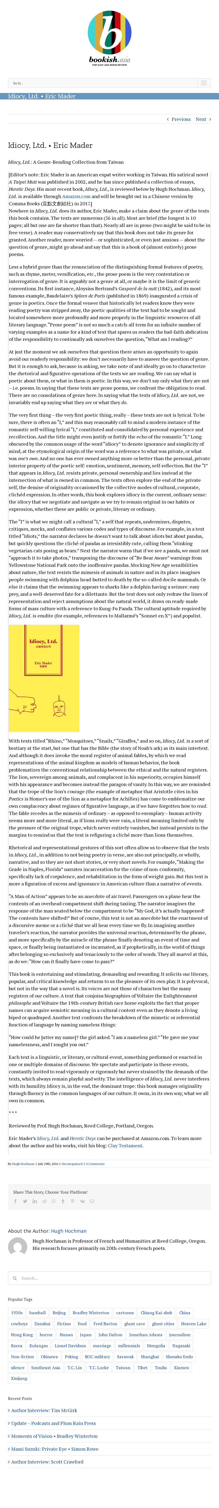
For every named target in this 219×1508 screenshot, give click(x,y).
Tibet (142, 1368)
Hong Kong (22, 1335)
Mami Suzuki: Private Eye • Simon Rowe (55, 1449)
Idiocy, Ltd (47, 1138)
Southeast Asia (45, 1368)
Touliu (161, 1368)
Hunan (66, 1335)
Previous (181, 119)
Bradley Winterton (91, 1313)
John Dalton (110, 1335)
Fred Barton (105, 1324)
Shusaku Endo (179, 1357)
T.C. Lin (74, 1368)
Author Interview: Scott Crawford (47, 1461)
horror (46, 1335)
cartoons (125, 1313)
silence (17, 1368)
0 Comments (95, 1164)
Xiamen (181, 1368)
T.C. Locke (99, 1368)
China (184, 1313)
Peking (71, 1357)
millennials (129, 1346)
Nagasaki (181, 1346)
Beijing (59, 1313)
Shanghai (150, 1357)
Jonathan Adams (145, 1335)
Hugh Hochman (23, 1164)
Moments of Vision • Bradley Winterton (54, 1436)
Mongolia (156, 1346)
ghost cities (163, 1324)
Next (201, 119)
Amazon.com (76, 196)
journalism (179, 1335)
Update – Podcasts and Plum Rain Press (53, 1423)
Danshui (42, 1324)
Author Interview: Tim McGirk (44, 1410)
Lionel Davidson (70, 1346)
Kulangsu (38, 1346)
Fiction (64, 1324)
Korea (16, 1346)
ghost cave (134, 1324)
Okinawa (49, 1357)
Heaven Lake (193, 1324)
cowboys (19, 1324)
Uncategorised (72, 1164)
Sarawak (125, 1357)
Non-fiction (22, 1357)
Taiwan (123, 1368)
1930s (16, 1313)
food (82, 1324)
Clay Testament (125, 1145)
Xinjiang (19, 1378)
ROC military (97, 1357)
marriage (102, 1346)
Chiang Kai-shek (156, 1313)
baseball (37, 1313)
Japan (86, 1335)
